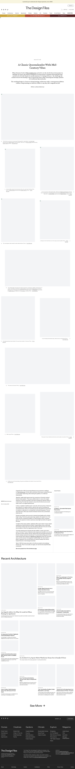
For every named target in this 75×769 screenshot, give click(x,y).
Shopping (52, 731)
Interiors (17, 13)
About (2, 767)
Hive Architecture (31, 73)
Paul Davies (35, 289)
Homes (3, 13)
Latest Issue (66, 731)
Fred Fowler (32, 141)
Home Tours (4, 731)
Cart (65, 9)
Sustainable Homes (43, 731)
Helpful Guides (42, 735)
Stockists (65, 735)
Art (40, 13)
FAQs (48, 767)
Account (71, 9)
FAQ (64, 733)
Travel (51, 13)
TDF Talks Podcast (55, 739)
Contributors (37, 767)
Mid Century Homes (55, 735)
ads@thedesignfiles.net (65, 754)
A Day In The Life (17, 733)
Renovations (53, 737)
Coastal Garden (30, 731)
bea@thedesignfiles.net (63, 751)
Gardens (35, 13)
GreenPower (41, 733)
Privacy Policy (60, 767)
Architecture (10, 13)
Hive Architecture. (21, 492)
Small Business (17, 735)
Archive (72, 767)
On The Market (54, 733)
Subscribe (70, 13)
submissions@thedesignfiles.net (40, 757)
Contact (25, 767)
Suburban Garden (30, 737)
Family (15, 737)
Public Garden (29, 739)
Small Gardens (29, 735)
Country (28, 733)
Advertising (13, 767)
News (64, 13)
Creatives (45, 13)
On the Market (57, 13)
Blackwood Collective (64, 191)
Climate (30, 13)
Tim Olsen (23, 291)
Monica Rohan (29, 142)
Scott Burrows (14, 143)
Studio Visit (16, 731)
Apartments (23, 13)
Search (71, 5)
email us (9, 754)
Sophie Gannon (11, 142)
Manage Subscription (66, 737)
